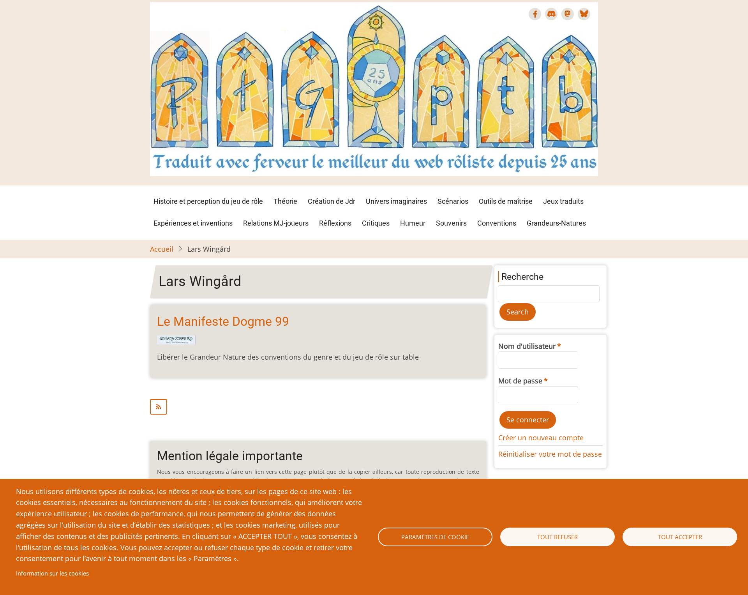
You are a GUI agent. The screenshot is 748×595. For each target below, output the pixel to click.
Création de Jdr (331, 201)
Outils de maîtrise (506, 201)
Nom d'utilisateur (527, 346)
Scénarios (453, 201)
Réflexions (335, 223)
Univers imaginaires (396, 201)
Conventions (496, 223)
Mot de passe (520, 380)
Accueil (161, 249)
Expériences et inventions (193, 223)
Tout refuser (557, 537)
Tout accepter (680, 537)
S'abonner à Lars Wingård (318, 407)
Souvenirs (451, 223)
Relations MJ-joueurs (276, 223)
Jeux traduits (563, 201)
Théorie (285, 201)
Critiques (376, 223)
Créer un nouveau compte (541, 437)
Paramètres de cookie (435, 537)
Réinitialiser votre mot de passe (550, 454)
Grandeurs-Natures (556, 223)
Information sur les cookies (52, 573)
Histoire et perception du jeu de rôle (208, 201)
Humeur (412, 223)
